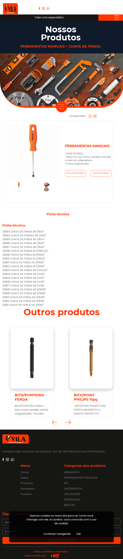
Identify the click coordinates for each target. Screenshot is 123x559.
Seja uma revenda (101, 173)
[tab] (19, 189)
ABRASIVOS (71, 472)
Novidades (27, 488)
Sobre (24, 477)
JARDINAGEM (73, 488)
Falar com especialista (49, 17)
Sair (78, 534)
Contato (26, 494)
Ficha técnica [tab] (58, 214)
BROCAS (69, 505)
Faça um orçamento (75, 173)
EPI (66, 483)
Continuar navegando (57, 534)
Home (25, 472)
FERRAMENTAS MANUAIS (81, 477)
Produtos (27, 483)
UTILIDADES (72, 494)
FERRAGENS (72, 499)
